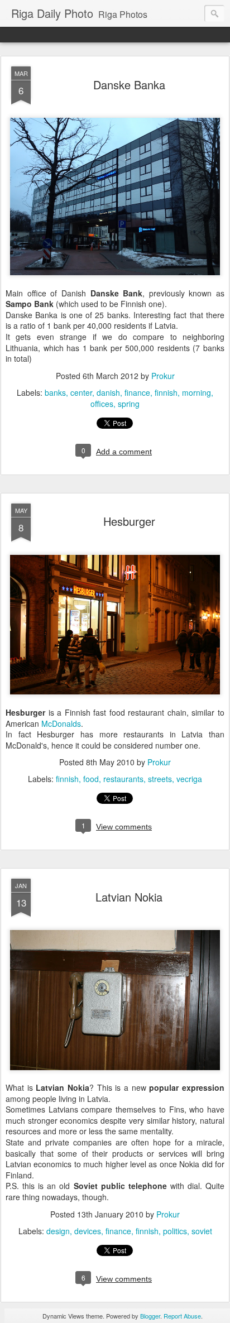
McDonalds (61, 723)
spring (129, 403)
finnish (166, 392)
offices (101, 403)
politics (175, 1230)
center (81, 392)
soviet (201, 1230)
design (58, 1230)
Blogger (150, 1315)
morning (196, 392)
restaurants (123, 778)
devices (87, 1230)
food (91, 778)
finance (137, 392)
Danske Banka (129, 84)
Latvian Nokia (128, 897)
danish (108, 392)
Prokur (163, 375)
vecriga (189, 778)
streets (160, 778)
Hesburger (129, 521)
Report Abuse (182, 1315)
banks (55, 392)
